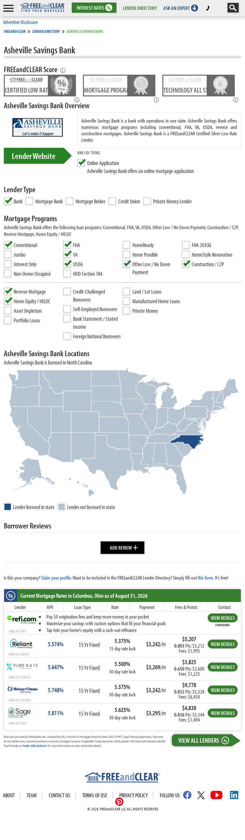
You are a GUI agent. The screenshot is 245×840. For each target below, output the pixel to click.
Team (32, 795)
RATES (94, 7)
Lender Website (34, 155)
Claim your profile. (56, 577)
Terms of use (94, 795)
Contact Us (59, 795)
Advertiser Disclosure (20, 22)
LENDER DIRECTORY (140, 7)
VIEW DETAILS (222, 617)
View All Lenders (202, 740)
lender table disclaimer (35, 745)
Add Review (124, 546)
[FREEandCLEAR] (122, 778)
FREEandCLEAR (15, 31)
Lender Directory (46, 31)
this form (205, 577)
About (9, 795)
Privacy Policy (133, 795)
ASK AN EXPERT (176, 7)
